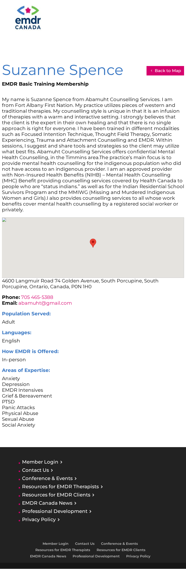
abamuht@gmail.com (45, 303)
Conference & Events (47, 478)
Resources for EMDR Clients (56, 495)
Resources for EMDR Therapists (60, 486)
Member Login (40, 462)
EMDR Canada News (47, 503)
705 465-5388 (37, 297)
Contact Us (35, 470)
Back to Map (168, 70)
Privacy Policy (39, 519)
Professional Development (54, 511)
